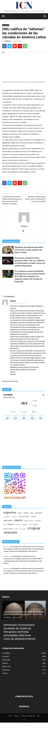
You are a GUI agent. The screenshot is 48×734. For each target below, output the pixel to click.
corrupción (7, 516)
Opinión (5, 663)
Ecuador (33, 516)
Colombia (38, 513)
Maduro (10, 524)
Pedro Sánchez (9, 529)
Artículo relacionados (11, 241)
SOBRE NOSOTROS (24, 696)
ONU (30, 524)
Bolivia (20, 513)
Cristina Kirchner (23, 516)
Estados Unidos (28, 520)
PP (20, 529)
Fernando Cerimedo (16, 632)
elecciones (8, 520)
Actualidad (11, 22)
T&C (38, 716)
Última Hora (6, 666)
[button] (45, 16)
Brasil (26, 513)
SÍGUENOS (24, 706)
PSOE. (24, 529)
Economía (5, 670)
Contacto (16, 716)
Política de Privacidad (28, 716)
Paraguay (35, 524)
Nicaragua (24, 524)
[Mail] (24, 231)
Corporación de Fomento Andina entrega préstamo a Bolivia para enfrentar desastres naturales (12, 200)
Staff (9, 716)
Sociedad (5, 656)
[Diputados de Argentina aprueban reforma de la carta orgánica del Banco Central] (7, 250)
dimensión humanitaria (19, 625)
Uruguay (33, 528)
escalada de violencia (17, 628)
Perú (16, 529)
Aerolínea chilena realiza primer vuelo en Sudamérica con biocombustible (35, 199)
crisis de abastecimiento (19, 639)
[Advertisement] (24, 443)
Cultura (4, 673)
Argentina (10, 512)
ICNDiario (8, 41)
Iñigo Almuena (8, 617)
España (18, 520)
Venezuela (10, 532)
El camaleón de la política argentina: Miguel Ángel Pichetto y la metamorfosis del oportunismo (22, 612)
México (18, 524)
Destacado (6, 660)
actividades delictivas (17, 635)
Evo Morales (38, 520)
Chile (31, 513)
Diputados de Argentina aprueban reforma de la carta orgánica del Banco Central (29, 249)
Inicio (4, 22)
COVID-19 (14, 516)
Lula (5, 524)
